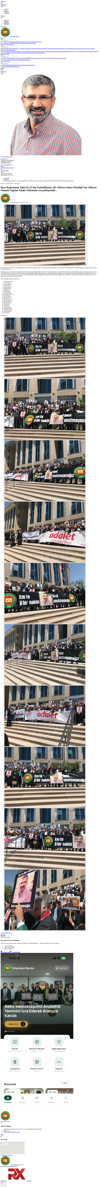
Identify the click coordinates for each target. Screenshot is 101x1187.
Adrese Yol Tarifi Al (7, 1155)
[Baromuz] (6, 159)
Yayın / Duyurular (5, 61)
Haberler (5, 65)
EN (7, 170)
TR (3, 16)
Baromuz (3, 38)
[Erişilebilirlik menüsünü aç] (3, 1184)
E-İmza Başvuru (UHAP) (38, 58)
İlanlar (33, 65)
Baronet (4, 26)
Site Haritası (12, 1166)
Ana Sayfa (6, 178)
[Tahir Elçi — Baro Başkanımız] (41, 154)
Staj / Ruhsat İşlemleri (26, 58)
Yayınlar (5, 66)
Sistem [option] (6, 13)
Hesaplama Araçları (25, 60)
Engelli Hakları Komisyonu (58, 51)
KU (4, 170)
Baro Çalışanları (10, 43)
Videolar (30, 65)
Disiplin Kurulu (20, 41)
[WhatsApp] (4, 935)
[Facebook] (1, 935)
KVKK (2, 1166)
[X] (2, 935)
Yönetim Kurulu (12, 41)
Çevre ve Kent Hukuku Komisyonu (28, 51)
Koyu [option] (5, 11)
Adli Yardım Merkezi (10, 50)
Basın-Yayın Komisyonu (13, 51)
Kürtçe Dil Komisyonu (39, 53)
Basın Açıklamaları (17, 65)
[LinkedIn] (3, 935)
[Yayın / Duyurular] (11, 165)
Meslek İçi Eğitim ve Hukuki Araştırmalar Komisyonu (19, 53)
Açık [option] (5, 9)
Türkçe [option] (6, 20)
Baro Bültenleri (11, 66)
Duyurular (10, 65)
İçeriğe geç (3, 1)
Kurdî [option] (6, 22)
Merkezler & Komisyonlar (7, 44)
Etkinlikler (25, 65)
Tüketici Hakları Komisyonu (44, 51)
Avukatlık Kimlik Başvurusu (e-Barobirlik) (55, 58)
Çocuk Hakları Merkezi (46, 48)
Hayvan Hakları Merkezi (81, 48)
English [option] (6, 24)
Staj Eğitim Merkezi (57, 48)
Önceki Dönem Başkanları (20, 43)
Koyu (6, 173)
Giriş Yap (4, 71)
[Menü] (2, 73)
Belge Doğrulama (15, 60)
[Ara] (2, 3)
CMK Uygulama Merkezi (68, 48)
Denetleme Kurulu (28, 41)
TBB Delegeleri (37, 41)
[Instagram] (2, 1135)
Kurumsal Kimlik (31, 43)
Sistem (4, 5)
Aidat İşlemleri (17, 58)
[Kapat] (11, 157)
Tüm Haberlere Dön (7, 932)
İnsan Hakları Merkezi (34, 48)
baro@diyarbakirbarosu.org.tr (12, 1132)
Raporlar (17, 66)
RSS (16, 1166)
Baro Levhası (7, 60)
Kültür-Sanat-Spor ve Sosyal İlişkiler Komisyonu (77, 51)
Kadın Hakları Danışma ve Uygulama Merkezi (17, 48)
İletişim (2, 68)
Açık (2, 173)
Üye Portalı (6, 58)
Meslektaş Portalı (5, 54)
